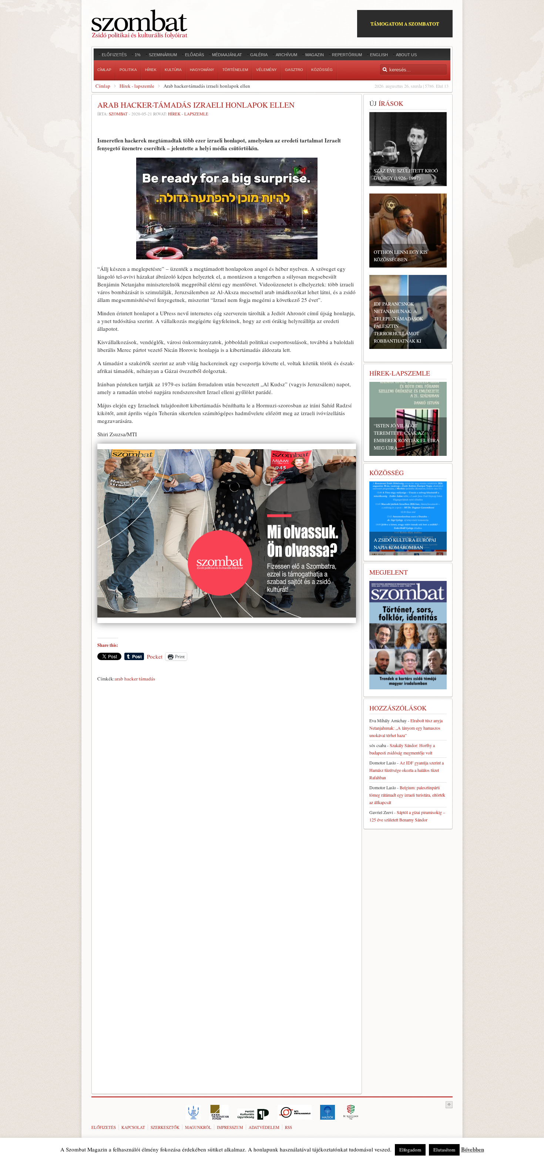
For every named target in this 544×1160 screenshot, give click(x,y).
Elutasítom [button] (444, 1149)
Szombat (118, 114)
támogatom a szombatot (404, 23)
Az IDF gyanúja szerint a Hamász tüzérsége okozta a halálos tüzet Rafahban (406, 770)
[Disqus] (226, 787)
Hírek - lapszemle (137, 86)
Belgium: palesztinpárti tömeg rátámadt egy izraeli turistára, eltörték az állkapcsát (407, 794)
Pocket (154, 656)
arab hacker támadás (135, 678)
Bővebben (472, 1149)
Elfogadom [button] (410, 1149)
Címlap (102, 86)
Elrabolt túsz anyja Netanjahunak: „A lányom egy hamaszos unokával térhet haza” (406, 727)
